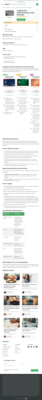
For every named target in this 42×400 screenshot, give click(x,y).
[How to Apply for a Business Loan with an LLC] (30, 322)
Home (4, 7)
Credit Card (8, 7)
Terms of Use (5, 354)
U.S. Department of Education (32, 395)
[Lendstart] (7, 4)
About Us (16, 346)
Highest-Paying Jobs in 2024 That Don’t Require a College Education (11, 308)
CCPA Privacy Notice (6, 348)
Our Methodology (6, 356)
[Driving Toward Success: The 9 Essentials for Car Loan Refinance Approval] (12, 278)
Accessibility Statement (7, 346)
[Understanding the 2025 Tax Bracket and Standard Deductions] (12, 322)
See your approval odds (9, 95)
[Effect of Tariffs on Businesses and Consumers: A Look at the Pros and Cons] (30, 300)
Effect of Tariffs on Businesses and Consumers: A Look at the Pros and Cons (30, 308)
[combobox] (23, 4)
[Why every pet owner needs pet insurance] (30, 278)
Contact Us (17, 348)
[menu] (2, 4)
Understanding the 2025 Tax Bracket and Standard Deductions (11, 330)
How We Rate (5, 351)
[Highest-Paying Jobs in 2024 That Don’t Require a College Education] (12, 300)
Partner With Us (18, 349)
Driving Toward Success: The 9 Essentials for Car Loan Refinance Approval (12, 286)
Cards (13, 7)
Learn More (21, 19)
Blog (16, 351)
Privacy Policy (5, 352)
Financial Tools (17, 352)
